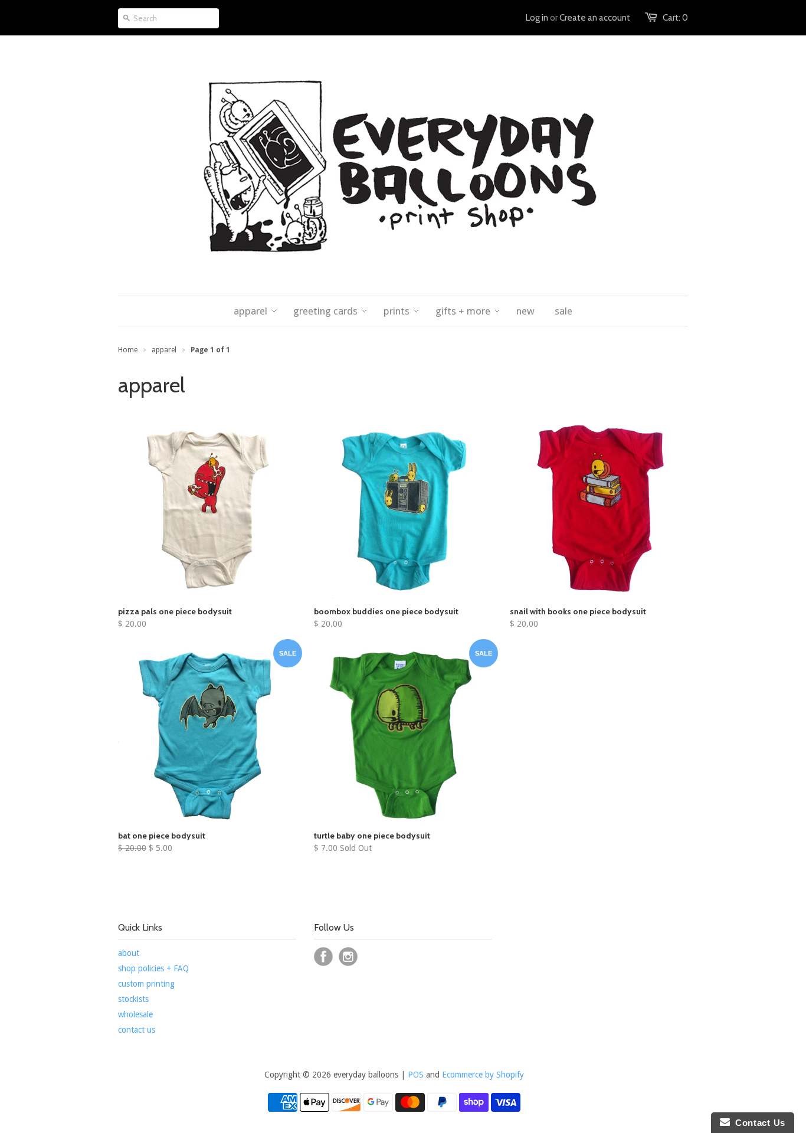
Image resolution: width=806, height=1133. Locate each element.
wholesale (135, 1014)
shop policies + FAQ (153, 968)
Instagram (348, 956)
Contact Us (757, 1123)
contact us (136, 1029)
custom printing (146, 983)
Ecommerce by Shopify (483, 1074)
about (128, 953)
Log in (537, 17)
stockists (133, 999)
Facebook (323, 956)
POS (416, 1074)
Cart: (675, 17)
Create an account (594, 17)
